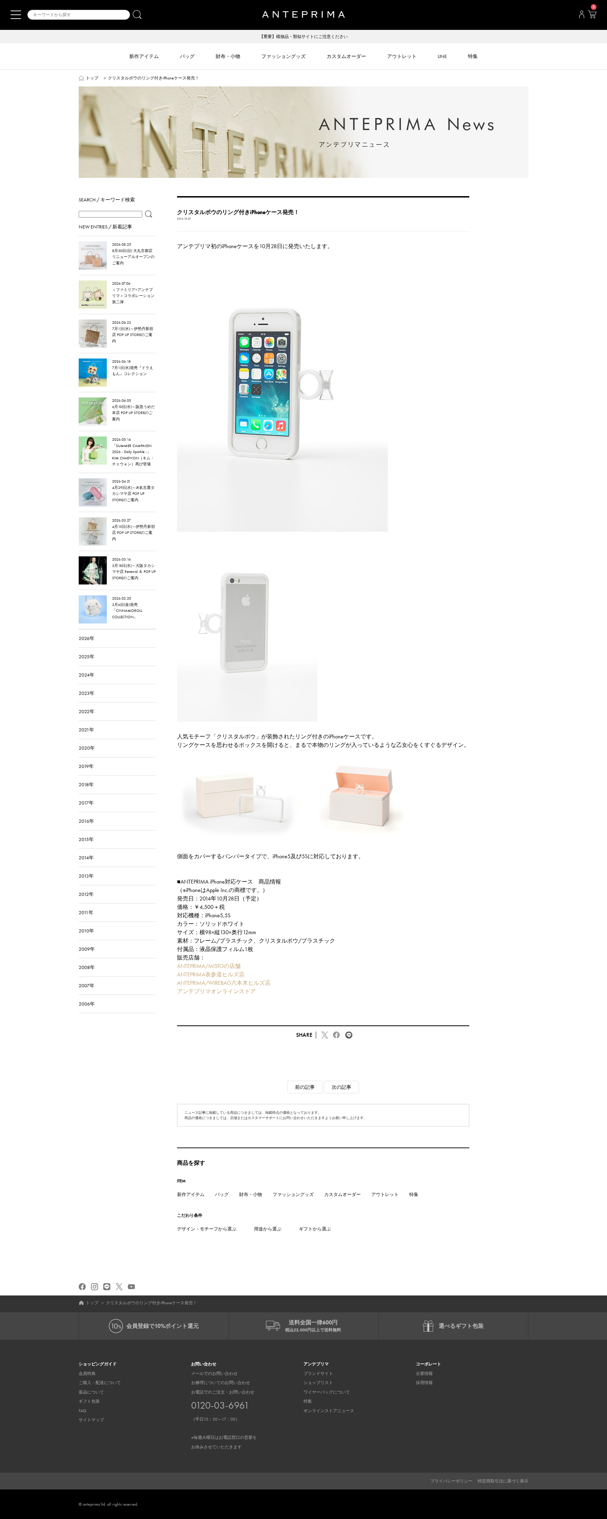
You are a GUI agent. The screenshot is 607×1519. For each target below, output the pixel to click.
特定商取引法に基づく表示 (503, 1481)
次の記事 (341, 1087)
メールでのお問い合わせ (214, 1373)
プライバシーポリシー (451, 1481)
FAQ (82, 1411)
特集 (413, 1194)
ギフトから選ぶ (315, 1229)
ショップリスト (318, 1382)
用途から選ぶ (267, 1229)
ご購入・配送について (100, 1382)
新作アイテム (190, 1194)
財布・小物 (250, 1194)
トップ (92, 78)
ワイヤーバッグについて (327, 1392)
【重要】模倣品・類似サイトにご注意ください (303, 36)
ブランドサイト (318, 1373)
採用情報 (424, 1382)
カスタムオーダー (342, 1194)
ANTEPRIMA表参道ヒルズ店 (210, 974)
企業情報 (424, 1373)
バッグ (222, 1194)
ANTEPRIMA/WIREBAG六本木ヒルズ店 (223, 983)
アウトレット (385, 1194)
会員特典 (87, 1373)
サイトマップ (91, 1420)
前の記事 (305, 1087)
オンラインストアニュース (329, 1411)
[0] (591, 16)
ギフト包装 (89, 1401)
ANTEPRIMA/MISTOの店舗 (209, 966)
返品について (91, 1392)
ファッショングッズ (293, 1194)
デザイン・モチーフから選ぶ (206, 1229)
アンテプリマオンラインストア (216, 991)
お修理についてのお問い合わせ (220, 1382)
